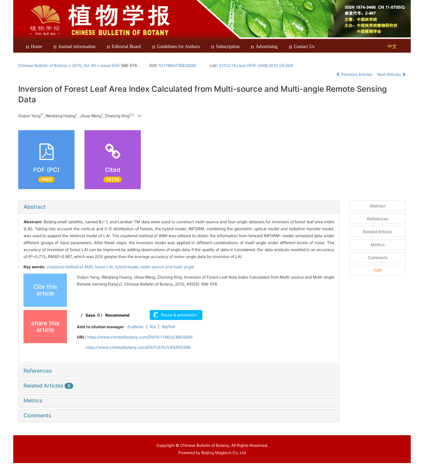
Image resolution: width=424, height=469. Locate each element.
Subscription (227, 46)
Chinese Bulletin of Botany (42, 65)
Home (36, 46)
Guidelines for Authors (178, 46)
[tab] (179, 207)
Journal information (76, 46)
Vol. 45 (89, 65)
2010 (76, 65)
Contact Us (304, 46)
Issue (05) (110, 65)
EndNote (135, 326)
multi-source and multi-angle (167, 266)
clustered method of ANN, (70, 266)
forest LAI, (105, 266)
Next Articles (389, 74)
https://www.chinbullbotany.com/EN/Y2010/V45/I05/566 (138, 347)
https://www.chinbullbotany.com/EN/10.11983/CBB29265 (140, 337)
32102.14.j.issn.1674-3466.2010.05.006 (256, 65)
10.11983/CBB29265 (177, 65)
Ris (153, 326)
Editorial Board (126, 46)
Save (90, 315)
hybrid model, (127, 266)
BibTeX (168, 326)
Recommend (117, 315)
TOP (378, 270)
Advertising (267, 46)
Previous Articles (356, 74)
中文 (392, 46)
